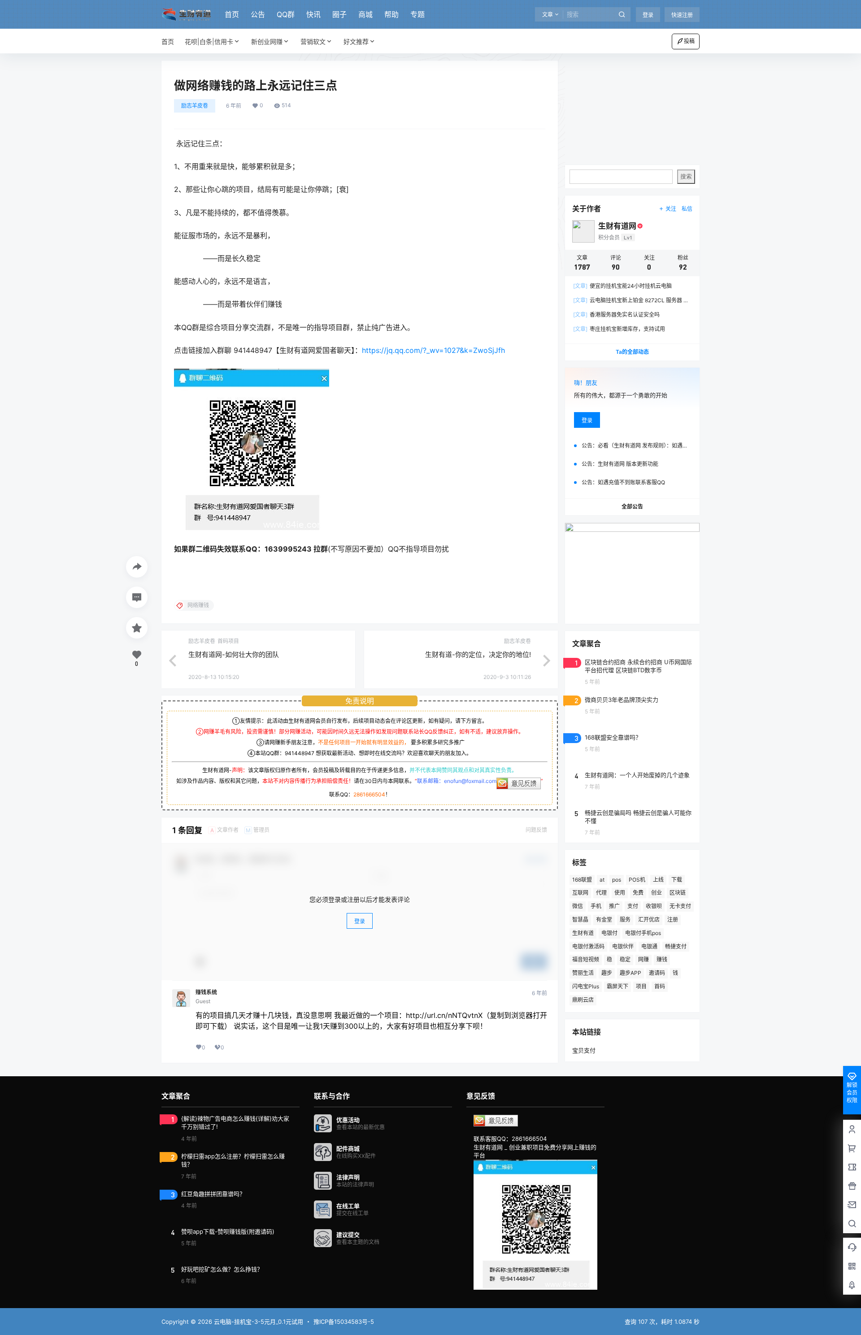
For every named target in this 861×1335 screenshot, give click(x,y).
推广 (614, 906)
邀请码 (657, 973)
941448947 (299, 753)
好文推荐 (356, 41)
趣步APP (630, 973)
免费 (638, 892)
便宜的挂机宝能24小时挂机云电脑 (622, 286)
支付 (632, 906)
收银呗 (654, 906)
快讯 (313, 14)
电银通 (649, 946)
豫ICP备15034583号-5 (343, 1321)
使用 (619, 892)
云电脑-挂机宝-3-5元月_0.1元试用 (257, 1321)
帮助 (391, 14)
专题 (417, 14)
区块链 (678, 892)
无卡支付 (680, 906)
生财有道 (583, 933)
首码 (659, 986)
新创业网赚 (267, 41)
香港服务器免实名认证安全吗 (616, 314)
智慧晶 (580, 919)
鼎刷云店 (583, 999)
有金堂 (604, 919)
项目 (641, 986)
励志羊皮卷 (194, 105)
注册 (672, 919)
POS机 (637, 879)
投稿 (689, 41)
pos (616, 879)
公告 (258, 14)
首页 (232, 14)
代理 (601, 892)
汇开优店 (649, 919)
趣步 (606, 973)
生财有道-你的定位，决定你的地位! (478, 654)
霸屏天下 (617, 986)
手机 (596, 906)
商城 (365, 14)
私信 (687, 208)
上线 (658, 879)
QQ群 (286, 14)
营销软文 (313, 41)
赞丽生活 (583, 973)
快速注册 (682, 15)
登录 (648, 15)
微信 (577, 906)
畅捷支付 (676, 946)
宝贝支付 (584, 1050)
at (602, 879)
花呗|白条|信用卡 (209, 41)
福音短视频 (585, 959)
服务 (625, 919)
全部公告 (632, 506)
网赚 (643, 959)
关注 (670, 208)
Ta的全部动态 (632, 351)
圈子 (339, 14)
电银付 (609, 933)
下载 (676, 879)
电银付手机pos (643, 933)
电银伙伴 (623, 946)
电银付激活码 (588, 946)
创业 (656, 892)
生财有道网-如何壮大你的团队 (233, 654)
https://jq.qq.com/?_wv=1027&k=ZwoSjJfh (433, 350)
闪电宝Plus (585, 986)
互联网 (580, 892)
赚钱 (662, 959)
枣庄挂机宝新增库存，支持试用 (619, 329)
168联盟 (582, 879)
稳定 (625, 959)
